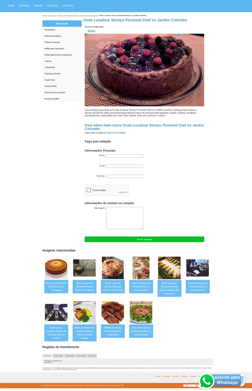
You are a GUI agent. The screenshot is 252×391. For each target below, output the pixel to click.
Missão (38, 5)
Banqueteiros (50, 30)
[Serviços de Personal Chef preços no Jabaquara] (56, 267)
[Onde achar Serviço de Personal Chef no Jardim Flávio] (141, 312)
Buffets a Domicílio (52, 42)
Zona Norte (69, 356)
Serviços (52, 5)
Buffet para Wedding (53, 36)
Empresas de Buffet (52, 74)
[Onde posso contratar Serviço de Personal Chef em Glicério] (56, 312)
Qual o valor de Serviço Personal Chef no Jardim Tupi (113, 286)
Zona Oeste (81, 356)
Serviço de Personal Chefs (55, 93)
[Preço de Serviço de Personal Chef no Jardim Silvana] (198, 267)
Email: (103, 166)
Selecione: (47, 356)
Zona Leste (58, 356)
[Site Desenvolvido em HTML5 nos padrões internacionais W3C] (189, 385)
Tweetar (92, 30)
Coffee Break (50, 67)
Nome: (102, 155)
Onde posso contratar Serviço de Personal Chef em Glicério (56, 332)
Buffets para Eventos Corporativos (58, 55)
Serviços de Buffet (52, 99)
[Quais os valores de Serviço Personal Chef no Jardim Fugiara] (84, 312)
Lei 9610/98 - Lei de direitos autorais (65, 369)
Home (11, 5)
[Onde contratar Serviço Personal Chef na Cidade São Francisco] (169, 267)
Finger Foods (50, 80)
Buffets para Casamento (54, 49)
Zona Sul (92, 356)
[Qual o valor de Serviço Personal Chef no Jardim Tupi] (113, 267)
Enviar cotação (144, 239)
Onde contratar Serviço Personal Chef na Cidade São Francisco (169, 288)
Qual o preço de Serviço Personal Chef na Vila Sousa (84, 286)
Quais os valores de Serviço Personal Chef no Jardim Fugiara (84, 332)
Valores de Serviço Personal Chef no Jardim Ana (113, 331)
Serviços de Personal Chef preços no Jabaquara (56, 286)
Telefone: (101, 176)
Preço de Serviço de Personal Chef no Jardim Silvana (198, 286)
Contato (68, 5)
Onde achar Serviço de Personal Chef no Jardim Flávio (141, 331)
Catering (48, 61)
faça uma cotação (116, 132)
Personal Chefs (51, 86)
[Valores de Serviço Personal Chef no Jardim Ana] (113, 312)
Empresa (24, 5)
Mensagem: (100, 208)
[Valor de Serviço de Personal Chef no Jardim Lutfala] (141, 267)
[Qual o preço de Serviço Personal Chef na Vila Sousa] (84, 267)
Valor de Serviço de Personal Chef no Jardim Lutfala (141, 286)
